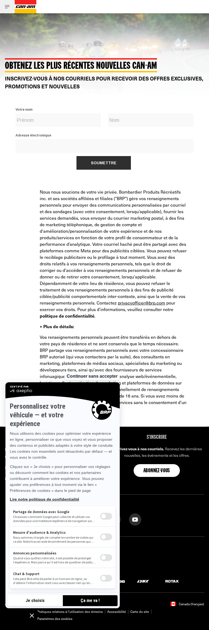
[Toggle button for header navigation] (7, 6)
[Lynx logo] (143, 581)
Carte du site (139, 611)
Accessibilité (116, 611)
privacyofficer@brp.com (141, 302)
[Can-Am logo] (25, 6)
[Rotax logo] (172, 581)
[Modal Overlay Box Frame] (104, 137)
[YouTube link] (135, 519)
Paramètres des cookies (54, 618)
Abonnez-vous (156, 471)
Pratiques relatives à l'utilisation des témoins (70, 611)
